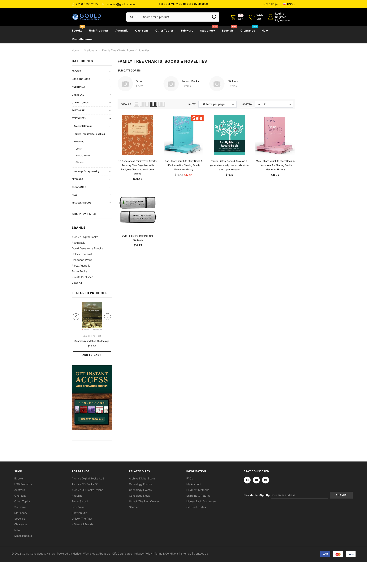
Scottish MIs (79, 512)
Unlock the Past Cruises (144, 501)
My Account (283, 20)
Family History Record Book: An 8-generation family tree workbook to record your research (229, 165)
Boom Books (79, 271)
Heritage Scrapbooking (87, 171)
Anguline (77, 495)
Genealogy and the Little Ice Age (91, 341)
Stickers (80, 162)
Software (186, 30)
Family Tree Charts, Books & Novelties (89, 137)
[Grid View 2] (142, 104)
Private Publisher (82, 277)
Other (78, 148)
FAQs (189, 478)
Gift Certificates (196, 507)
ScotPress (78, 507)
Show (192, 104)
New (265, 30)
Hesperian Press (82, 259)
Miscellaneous (82, 39)
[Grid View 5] (161, 104)
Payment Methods (197, 489)
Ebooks (77, 30)
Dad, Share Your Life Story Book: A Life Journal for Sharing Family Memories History (183, 165)
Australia (121, 30)
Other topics (164, 30)
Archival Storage (83, 126)
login (278, 13)
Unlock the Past (82, 254)
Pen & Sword (80, 501)
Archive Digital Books (142, 478)
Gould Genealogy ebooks (87, 248)
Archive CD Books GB (85, 484)
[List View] (136, 104)
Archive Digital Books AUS (88, 478)
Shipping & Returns (198, 495)
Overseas (142, 30)
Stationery (207, 30)
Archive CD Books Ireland (87, 489)
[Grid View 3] (147, 104)
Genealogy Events (140, 489)
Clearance (247, 30)
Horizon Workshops (85, 553)
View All (77, 282)
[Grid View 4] (153, 104)
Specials (228, 30)
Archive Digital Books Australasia (85, 239)
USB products (99, 30)
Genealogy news (139, 495)
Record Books (83, 155)
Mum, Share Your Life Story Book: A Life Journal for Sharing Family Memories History (275, 165)
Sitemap (134, 507)
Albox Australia (81, 265)
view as (126, 104)
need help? (270, 4)
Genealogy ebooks (140, 484)
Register (280, 17)
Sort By (247, 104)
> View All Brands (82, 524)
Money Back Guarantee (201, 501)
